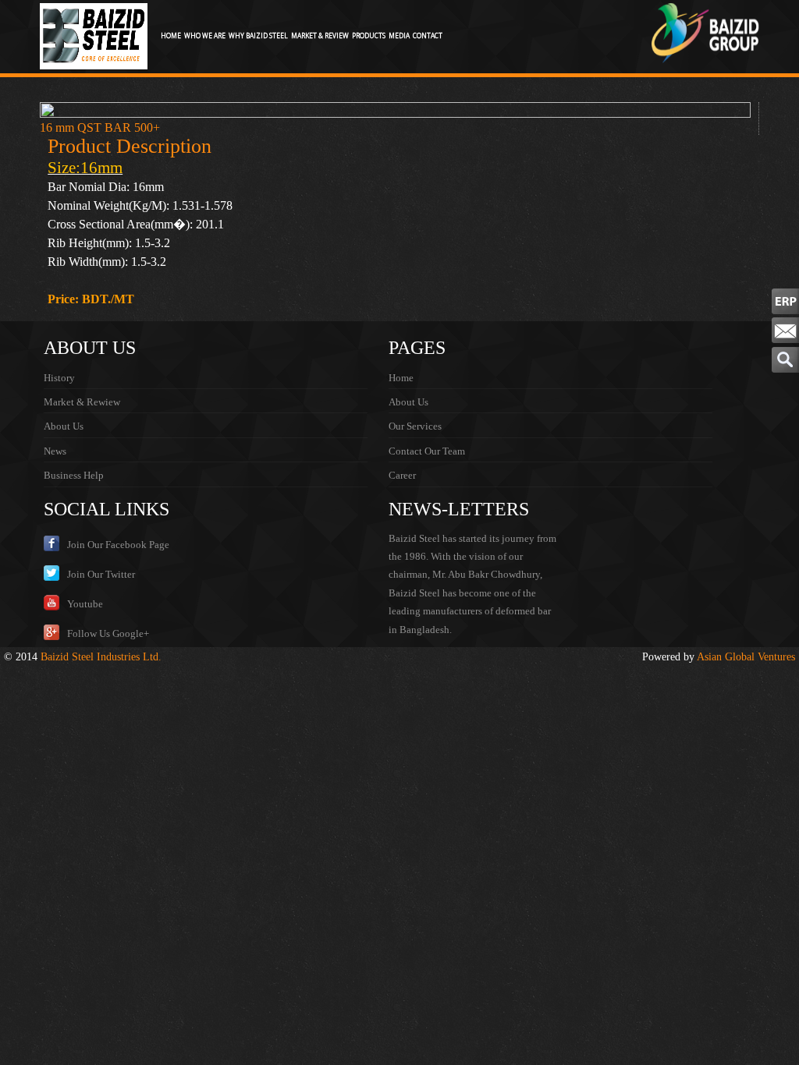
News (55, 451)
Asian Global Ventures (746, 657)
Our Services (415, 426)
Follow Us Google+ (108, 633)
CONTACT (427, 35)
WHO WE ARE (204, 35)
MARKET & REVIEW (320, 35)
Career (402, 475)
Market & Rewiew (82, 402)
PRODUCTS (368, 35)
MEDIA (399, 35)
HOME (171, 35)
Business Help (74, 475)
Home (401, 378)
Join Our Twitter (101, 574)
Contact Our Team (427, 451)
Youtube (85, 604)
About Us (63, 426)
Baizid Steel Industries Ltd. (101, 657)
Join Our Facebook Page (118, 544)
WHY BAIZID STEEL (258, 35)
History (59, 378)
